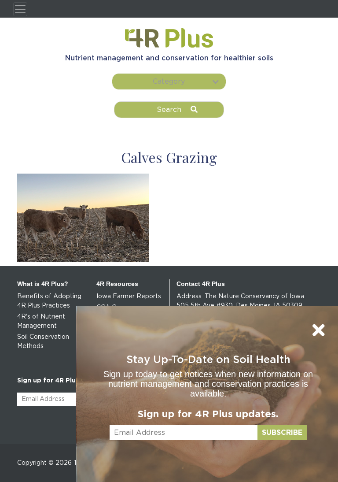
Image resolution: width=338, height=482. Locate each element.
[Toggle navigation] (20, 9)
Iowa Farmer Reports (128, 296)
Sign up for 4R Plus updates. (208, 414)
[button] (169, 81)
